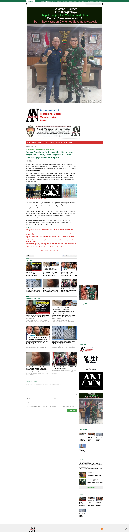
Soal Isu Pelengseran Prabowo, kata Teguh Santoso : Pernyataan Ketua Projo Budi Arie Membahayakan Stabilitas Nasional (93, 1)
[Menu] (27, 4)
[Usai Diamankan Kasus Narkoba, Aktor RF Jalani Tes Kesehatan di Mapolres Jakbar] (69, 283)
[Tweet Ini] (66, 256)
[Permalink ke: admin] (27, 160)
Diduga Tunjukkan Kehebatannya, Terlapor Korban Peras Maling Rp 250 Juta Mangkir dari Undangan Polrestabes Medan (49, 230)
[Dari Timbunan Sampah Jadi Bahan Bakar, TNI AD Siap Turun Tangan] (82, 446)
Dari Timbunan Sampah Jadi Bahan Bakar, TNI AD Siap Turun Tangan (82, 451)
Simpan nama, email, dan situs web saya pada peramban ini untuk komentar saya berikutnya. (50, 406)
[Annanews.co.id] (44, 114)
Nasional (28, 142)
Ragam (70, 142)
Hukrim (45, 142)
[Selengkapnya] (102, 429)
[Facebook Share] (63, 256)
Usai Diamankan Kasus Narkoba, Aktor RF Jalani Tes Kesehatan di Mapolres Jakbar (45, 246)
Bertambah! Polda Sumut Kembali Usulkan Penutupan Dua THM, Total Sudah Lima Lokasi (95, 481)
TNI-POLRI (51, 142)
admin (30, 160)
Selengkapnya (90, 487)
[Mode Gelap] (102, 4)
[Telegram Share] (72, 256)
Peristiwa (34, 142)
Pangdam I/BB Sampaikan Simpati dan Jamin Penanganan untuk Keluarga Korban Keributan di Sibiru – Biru (90, 464)
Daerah (65, 142)
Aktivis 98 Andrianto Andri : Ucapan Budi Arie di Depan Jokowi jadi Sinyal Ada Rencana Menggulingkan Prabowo (50, 237)
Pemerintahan (59, 142)
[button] (99, 4)
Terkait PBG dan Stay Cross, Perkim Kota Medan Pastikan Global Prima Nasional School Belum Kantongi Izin (90, 469)
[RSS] (102, 529)
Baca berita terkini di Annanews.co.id (36, 199)
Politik (39, 142)
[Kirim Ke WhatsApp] (75, 256)
